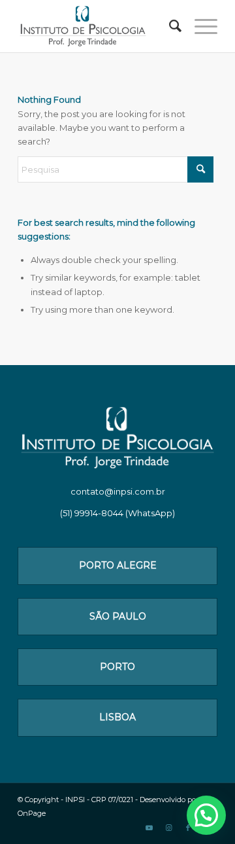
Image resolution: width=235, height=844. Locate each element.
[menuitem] (168, 26)
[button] (206, 815)
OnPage (32, 813)
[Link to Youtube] (149, 827)
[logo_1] (98, 26)
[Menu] (199, 26)
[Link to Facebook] (188, 827)
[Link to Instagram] (168, 827)
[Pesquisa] (168, 26)
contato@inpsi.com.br (117, 491)
